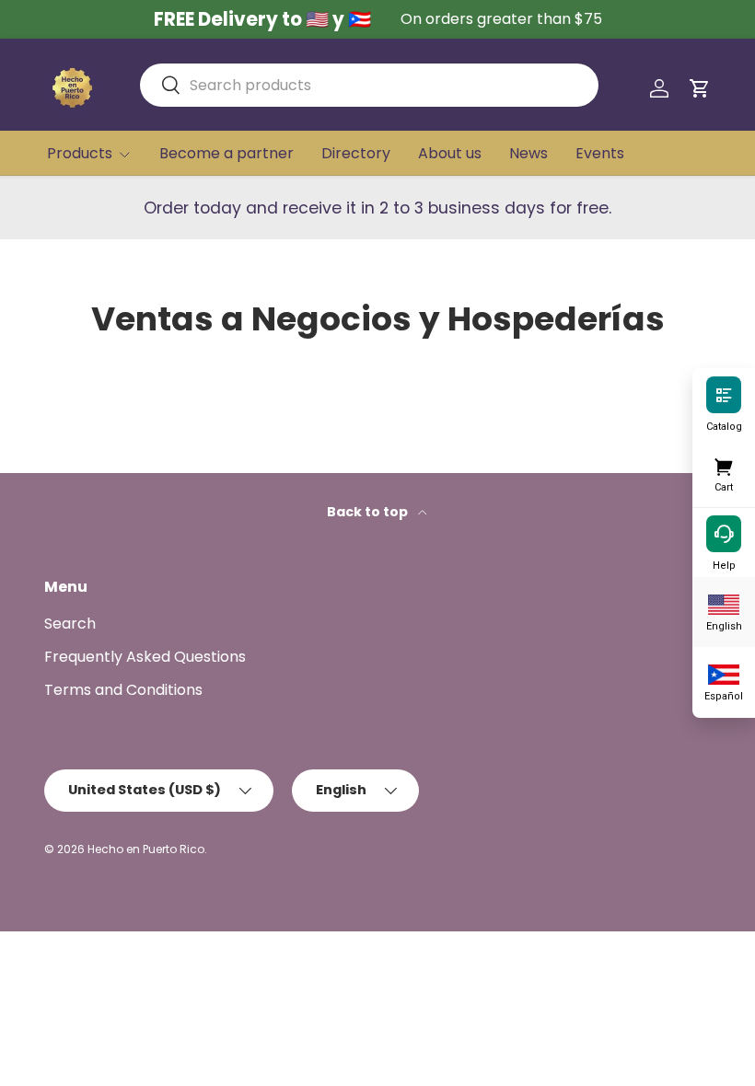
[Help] (723, 533)
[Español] (723, 673)
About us (450, 153)
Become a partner (226, 153)
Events (599, 153)
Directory (355, 153)
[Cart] (723, 464)
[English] (723, 603)
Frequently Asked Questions (145, 656)
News (528, 153)
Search (70, 623)
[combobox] (369, 85)
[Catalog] (723, 394)
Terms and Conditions (123, 689)
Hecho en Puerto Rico (145, 849)
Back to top (369, 512)
